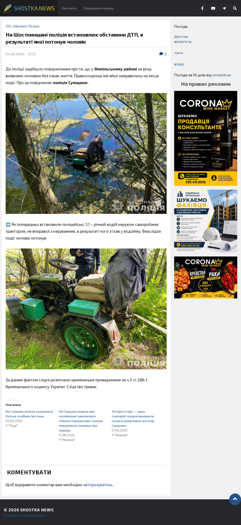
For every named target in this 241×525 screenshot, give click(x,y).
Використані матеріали (25, 515)
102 (8, 26)
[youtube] (213, 8)
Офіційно (20, 26)
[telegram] (224, 8)
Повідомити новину (99, 8)
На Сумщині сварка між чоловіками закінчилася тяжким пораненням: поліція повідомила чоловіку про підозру (81, 420)
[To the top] (235, 499)
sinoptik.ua (222, 75)
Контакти (69, 8)
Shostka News (37, 509)
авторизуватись (97, 484)
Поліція (33, 26)
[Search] (235, 8)
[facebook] (202, 8)
